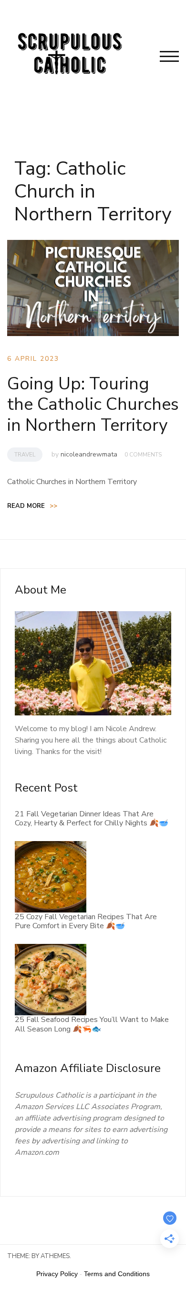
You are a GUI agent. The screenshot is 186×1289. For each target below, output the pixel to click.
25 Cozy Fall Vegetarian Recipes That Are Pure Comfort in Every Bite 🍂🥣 (86, 921)
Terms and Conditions (117, 1274)
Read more (32, 506)
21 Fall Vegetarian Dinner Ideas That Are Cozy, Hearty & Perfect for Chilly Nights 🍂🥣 (91, 818)
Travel (24, 454)
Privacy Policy (57, 1274)
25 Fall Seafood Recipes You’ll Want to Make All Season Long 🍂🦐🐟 (92, 1024)
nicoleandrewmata (89, 454)
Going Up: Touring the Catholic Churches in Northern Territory (93, 404)
